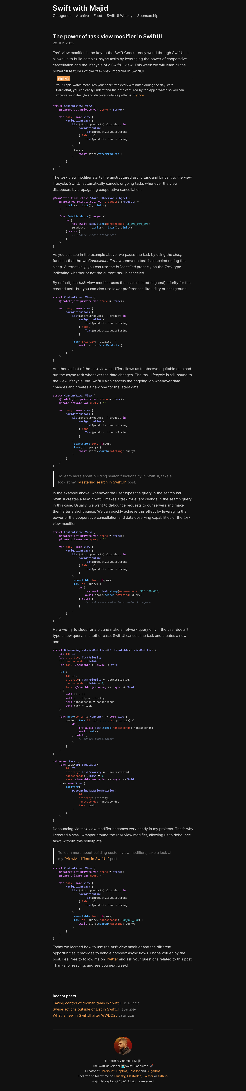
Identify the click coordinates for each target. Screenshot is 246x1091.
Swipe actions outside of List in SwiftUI (94, 1009)
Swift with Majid (80, 8)
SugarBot (153, 1071)
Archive (82, 16)
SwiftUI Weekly (120, 16)
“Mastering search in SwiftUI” (102, 482)
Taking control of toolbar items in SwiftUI (96, 1003)
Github (162, 1076)
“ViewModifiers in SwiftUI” (86, 859)
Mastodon (134, 1076)
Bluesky (119, 1076)
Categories (62, 16)
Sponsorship (147, 16)
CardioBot (107, 1071)
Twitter (112, 959)
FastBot (134, 1071)
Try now (139, 95)
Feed (98, 16)
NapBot (121, 1071)
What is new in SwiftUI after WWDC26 (94, 1015)
